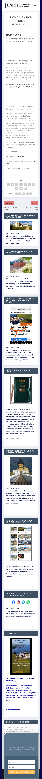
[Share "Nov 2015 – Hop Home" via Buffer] (33, 184)
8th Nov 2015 (16, 25)
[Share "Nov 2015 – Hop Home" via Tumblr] (21, 184)
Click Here (20, 157)
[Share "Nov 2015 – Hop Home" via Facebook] (9, 184)
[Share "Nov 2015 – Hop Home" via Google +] (17, 184)
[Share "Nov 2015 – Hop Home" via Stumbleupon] (17, 188)
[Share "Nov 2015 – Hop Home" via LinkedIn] (29, 184)
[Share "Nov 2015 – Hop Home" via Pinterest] (25, 184)
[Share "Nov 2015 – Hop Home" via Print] (25, 188)
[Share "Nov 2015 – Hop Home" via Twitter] (13, 184)
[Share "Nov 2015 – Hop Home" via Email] (21, 188)
